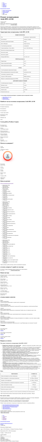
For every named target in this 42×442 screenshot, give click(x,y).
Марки (4, 4)
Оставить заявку (14, 24)
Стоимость (5, 3)
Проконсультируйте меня (15, 270)
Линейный (6, 183)
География (5, 5)
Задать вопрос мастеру (5, 412)
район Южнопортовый (7, 408)
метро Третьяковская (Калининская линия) (11, 404)
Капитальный (10, 183)
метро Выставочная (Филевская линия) (10, 406)
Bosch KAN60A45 (6, 99)
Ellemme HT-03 (5, 98)
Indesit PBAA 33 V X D (7, 97)
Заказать (2, 330)
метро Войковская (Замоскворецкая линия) (11, 405)
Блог (3, 2)
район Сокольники (6, 407)
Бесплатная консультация (5, 8)
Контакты (4, 6)
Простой (2, 183)
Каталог (1, 424)
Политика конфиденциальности (6, 423)
